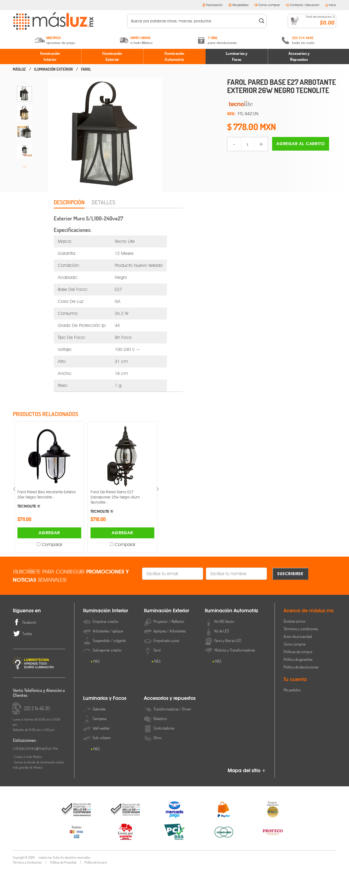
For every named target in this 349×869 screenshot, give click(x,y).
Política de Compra (96, 862)
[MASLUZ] (19, 69)
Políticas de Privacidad (63, 862)
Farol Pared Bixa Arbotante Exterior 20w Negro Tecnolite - (46, 498)
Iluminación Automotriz (174, 56)
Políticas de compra (298, 651)
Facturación (214, 5)
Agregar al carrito (300, 143)
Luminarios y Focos (236, 56)
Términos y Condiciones (27, 862)
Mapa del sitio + (247, 770)
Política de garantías (298, 659)
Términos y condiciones (301, 628)
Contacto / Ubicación (304, 5)
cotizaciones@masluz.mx (35, 748)
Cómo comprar (269, 5)
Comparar (52, 544)
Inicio (332, 5)
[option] (24, 93)
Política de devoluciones (301, 667)
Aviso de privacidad (298, 636)
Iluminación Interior (50, 56)
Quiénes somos (294, 621)
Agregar (49, 532)
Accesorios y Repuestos (298, 56)
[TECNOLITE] (281, 103)
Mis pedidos (240, 5)
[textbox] (193, 21)
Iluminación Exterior (112, 56)
